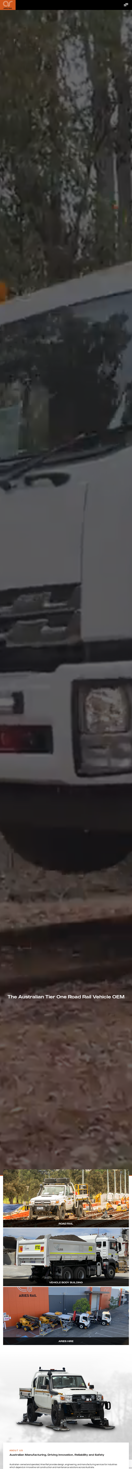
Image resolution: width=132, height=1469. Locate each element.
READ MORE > (102, 1220)
